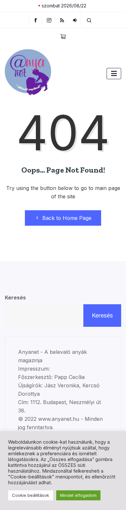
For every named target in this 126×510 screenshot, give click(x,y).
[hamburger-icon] (114, 73)
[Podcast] (75, 20)
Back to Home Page (66, 218)
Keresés (15, 297)
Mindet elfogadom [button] (78, 495)
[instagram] (49, 20)
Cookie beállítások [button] (30, 495)
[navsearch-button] (89, 20)
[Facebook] (35, 20)
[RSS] (62, 20)
